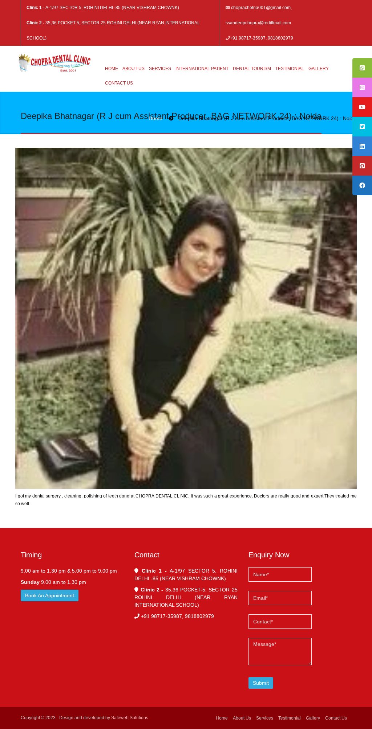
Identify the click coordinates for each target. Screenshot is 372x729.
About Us (133, 68)
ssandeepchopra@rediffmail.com (258, 22)
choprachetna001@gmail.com (261, 7)
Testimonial (289, 68)
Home (111, 68)
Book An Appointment (49, 595)
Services (160, 68)
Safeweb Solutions (129, 717)
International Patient (202, 68)
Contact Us (119, 83)
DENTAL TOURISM (252, 68)
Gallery (318, 68)
